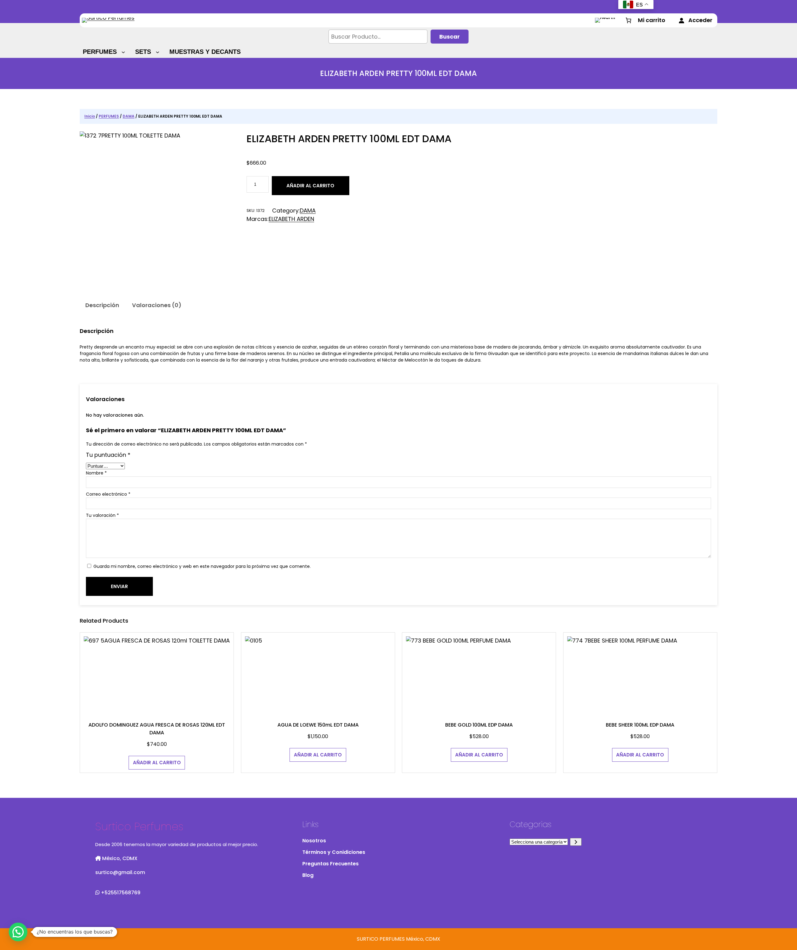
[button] (18, 932)
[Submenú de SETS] (158, 52)
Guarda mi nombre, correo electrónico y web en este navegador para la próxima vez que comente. (202, 566)
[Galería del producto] (159, 211)
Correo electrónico (108, 494)
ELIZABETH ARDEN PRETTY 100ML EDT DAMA (349, 139)
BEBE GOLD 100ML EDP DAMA (479, 724)
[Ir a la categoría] (576, 842)
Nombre (96, 473)
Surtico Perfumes (139, 826)
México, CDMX (119, 858)
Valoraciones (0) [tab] (157, 305)
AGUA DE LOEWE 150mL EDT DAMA (318, 724)
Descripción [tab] (102, 305)
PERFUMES (109, 116)
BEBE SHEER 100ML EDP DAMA (640, 724)
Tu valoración (102, 515)
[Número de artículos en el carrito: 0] (644, 20)
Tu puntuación (108, 455)
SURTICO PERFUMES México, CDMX (398, 939)
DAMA (128, 116)
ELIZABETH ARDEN (291, 219)
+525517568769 (120, 892)
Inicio (89, 116)
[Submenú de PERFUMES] (124, 52)
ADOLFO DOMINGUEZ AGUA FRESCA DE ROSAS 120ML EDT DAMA (156, 728)
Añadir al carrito (310, 185)
